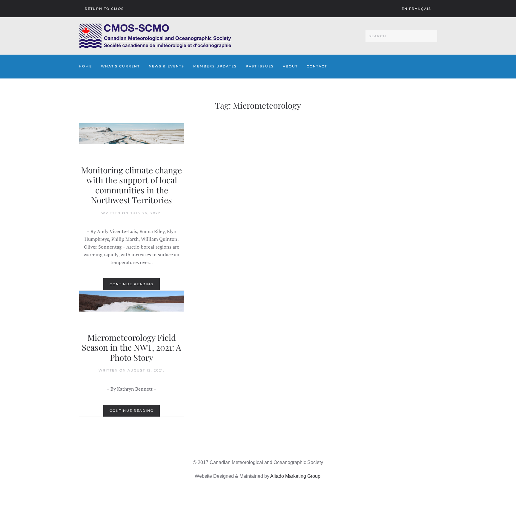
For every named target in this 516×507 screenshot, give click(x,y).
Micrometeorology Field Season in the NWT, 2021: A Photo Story (131, 347)
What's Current (120, 66)
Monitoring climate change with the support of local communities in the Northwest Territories (131, 185)
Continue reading (131, 284)
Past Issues (260, 66)
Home (85, 66)
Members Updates (215, 66)
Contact (317, 66)
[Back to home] (155, 36)
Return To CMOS (104, 9)
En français (416, 9)
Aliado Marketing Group (295, 476)
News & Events (166, 66)
